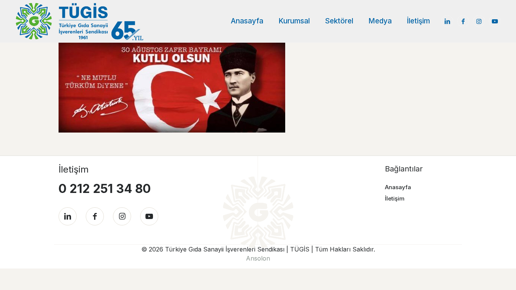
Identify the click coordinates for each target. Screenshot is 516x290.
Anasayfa (398, 187)
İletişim (395, 198)
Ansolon (258, 258)
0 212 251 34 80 (105, 188)
